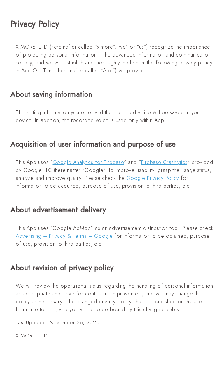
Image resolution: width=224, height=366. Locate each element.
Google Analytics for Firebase (88, 162)
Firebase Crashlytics (164, 162)
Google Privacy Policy (152, 178)
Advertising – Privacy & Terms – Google (64, 236)
